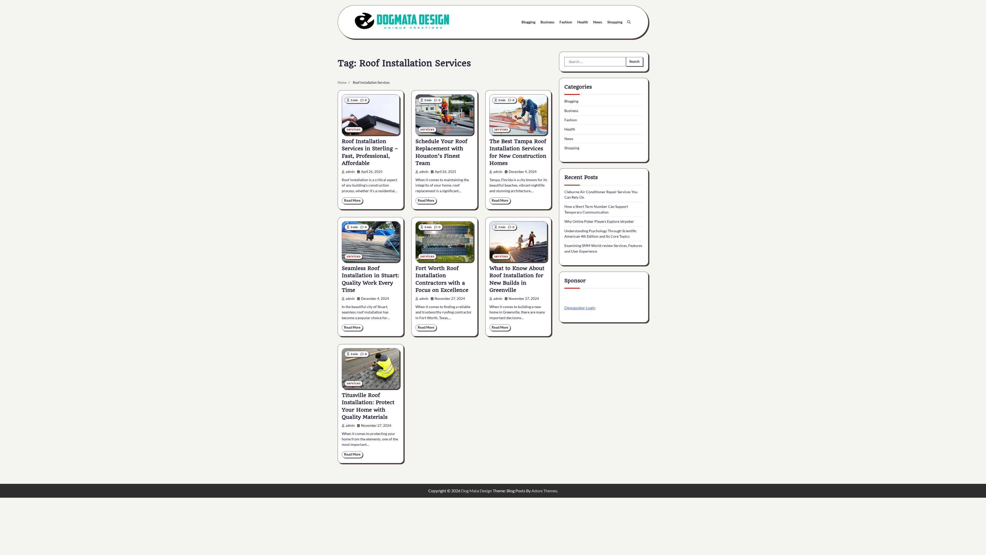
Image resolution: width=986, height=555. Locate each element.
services (354, 129)
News (597, 22)
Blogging (528, 22)
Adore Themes (544, 490)
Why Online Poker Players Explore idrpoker (599, 221)
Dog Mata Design (476, 490)
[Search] (629, 22)
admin (350, 172)
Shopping (614, 22)
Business (547, 22)
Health (582, 22)
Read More (352, 200)
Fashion (566, 22)
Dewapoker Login (579, 307)
